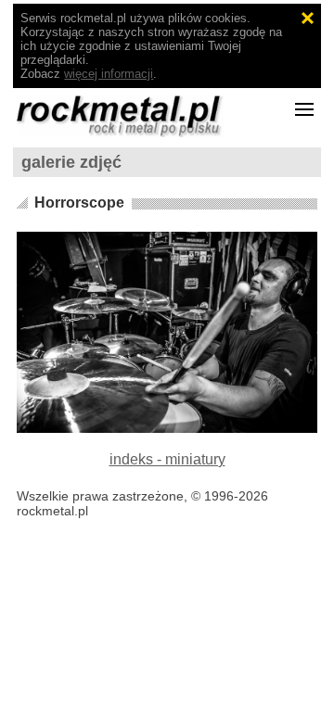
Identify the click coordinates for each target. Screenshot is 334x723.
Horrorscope (79, 202)
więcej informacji (108, 74)
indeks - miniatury (167, 459)
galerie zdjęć (71, 162)
